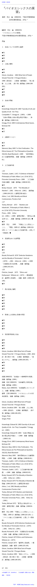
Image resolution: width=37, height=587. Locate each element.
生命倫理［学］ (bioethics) (10, 572)
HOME (3, 2)
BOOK (8, 2)
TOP (14, 584)
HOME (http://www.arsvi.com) (25, 584)
